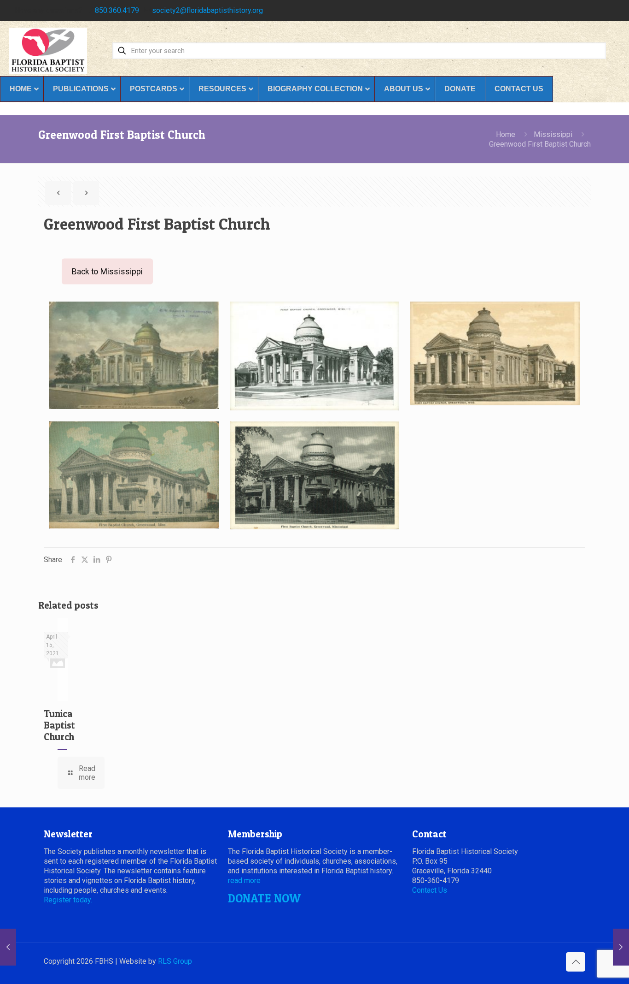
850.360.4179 (117, 10)
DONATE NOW (264, 898)
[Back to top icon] (575, 962)
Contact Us (429, 890)
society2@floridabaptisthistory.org (207, 10)
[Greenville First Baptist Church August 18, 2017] (8, 947)
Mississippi (553, 134)
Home (505, 134)
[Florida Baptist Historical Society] (48, 51)
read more (244, 880)
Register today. (68, 899)
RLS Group (175, 961)
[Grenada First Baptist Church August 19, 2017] (621, 947)
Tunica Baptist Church (59, 725)
